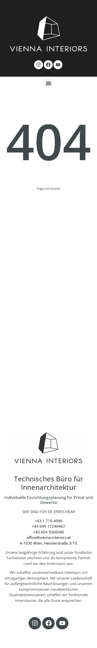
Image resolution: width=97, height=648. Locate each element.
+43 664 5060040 (48, 531)
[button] (49, 83)
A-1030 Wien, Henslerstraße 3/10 (48, 543)
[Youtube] (57, 64)
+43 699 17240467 (48, 526)
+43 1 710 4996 (48, 520)
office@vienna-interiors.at (49, 537)
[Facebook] (48, 64)
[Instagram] (38, 64)
